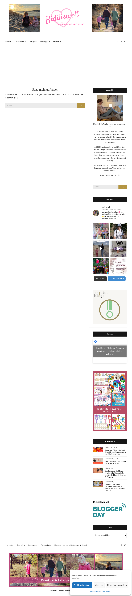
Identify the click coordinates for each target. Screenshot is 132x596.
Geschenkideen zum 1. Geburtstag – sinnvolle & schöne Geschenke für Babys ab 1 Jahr (115, 487)
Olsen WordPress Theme (60, 590)
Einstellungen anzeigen (117, 585)
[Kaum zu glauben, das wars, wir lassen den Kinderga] (101, 266)
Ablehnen (99, 585)
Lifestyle (32, 41)
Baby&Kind (19, 41)
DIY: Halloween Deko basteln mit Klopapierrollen (115, 462)
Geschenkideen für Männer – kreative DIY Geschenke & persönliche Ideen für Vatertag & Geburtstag (115, 474)
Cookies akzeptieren (82, 585)
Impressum (32, 545)
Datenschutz (106, 591)
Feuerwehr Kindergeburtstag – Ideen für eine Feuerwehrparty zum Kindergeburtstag (115, 452)
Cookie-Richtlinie (95, 591)
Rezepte (56, 41)
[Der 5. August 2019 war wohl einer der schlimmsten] (101, 231)
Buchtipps (44, 41)
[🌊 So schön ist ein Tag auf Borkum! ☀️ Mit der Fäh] (101, 249)
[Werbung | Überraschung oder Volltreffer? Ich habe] (118, 249)
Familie (8, 41)
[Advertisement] (66, 64)
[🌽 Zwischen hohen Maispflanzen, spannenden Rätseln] (118, 231)
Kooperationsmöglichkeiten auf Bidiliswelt (70, 545)
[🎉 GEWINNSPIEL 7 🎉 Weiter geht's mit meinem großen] (118, 266)
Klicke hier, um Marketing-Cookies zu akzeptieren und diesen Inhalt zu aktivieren (109, 351)
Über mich (20, 545)
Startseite (9, 545)
